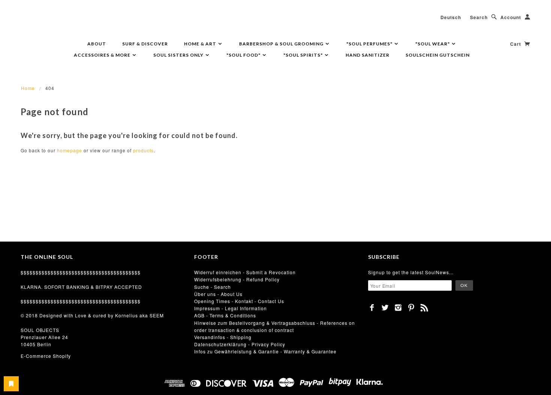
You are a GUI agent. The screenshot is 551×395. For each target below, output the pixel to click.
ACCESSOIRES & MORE (103, 55)
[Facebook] (372, 307)
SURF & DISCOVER (145, 44)
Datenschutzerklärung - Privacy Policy (239, 344)
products (143, 150)
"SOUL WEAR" (433, 44)
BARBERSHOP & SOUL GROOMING (282, 44)
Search (479, 17)
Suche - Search (212, 287)
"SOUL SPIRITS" (303, 55)
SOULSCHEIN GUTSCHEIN (438, 55)
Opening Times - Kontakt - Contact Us (239, 301)
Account (510, 17)
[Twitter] (385, 307)
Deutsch (450, 17)
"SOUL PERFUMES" (370, 44)
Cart (516, 44)
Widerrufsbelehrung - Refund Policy (237, 279)
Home (28, 88)
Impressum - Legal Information (230, 308)
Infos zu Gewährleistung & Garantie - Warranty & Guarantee (265, 351)
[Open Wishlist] (11, 383)
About (96, 44)
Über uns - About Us (218, 294)
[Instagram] (398, 307)
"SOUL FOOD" (244, 55)
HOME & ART (200, 44)
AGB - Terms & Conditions (225, 315)
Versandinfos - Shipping (223, 337)
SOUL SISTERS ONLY (179, 55)
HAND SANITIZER (367, 55)
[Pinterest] (411, 307)
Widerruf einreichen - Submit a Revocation (245, 272)
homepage (69, 150)
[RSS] (424, 307)
